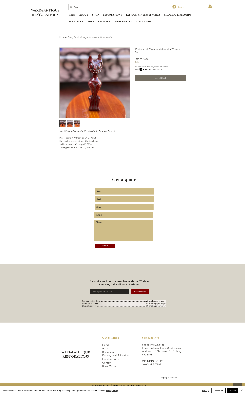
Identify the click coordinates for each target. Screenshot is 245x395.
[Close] (241, 390)
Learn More (157, 69)
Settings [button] (205, 390)
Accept (233, 390)
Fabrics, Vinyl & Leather (115, 355)
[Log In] (173, 6)
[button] (210, 6)
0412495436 (157, 344)
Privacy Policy (112, 390)
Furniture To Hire (111, 359)
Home (62, 37)
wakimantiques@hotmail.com (166, 347)
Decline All (218, 390)
